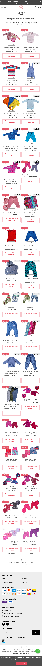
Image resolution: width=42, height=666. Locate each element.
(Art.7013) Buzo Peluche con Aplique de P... (30, 399)
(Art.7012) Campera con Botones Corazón (30, 432)
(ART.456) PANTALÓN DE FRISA (30, 372)
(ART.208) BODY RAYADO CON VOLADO (30, 48)
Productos (24, 579)
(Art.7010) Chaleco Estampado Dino (11, 306)
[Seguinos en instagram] (3, 624)
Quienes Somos (7, 583)
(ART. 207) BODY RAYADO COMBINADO (11, 48)
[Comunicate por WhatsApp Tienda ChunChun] (37, 651)
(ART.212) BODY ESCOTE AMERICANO (30, 114)
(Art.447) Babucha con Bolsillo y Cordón (30, 279)
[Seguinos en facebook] (7, 624)
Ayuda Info (24, 583)
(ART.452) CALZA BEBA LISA (11, 212)
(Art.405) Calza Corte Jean (30, 514)
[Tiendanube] (21, 647)
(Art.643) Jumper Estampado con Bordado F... (30, 460)
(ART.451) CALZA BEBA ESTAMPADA (30, 213)
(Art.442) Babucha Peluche (11, 432)
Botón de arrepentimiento (21, 653)
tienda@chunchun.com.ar (13, 613)
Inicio (4, 579)
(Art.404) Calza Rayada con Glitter (30, 542)
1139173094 (8, 610)
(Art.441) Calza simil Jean (30, 174)
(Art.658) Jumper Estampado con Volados (11, 460)
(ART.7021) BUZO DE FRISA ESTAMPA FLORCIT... (11, 180)
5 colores (30, 143)
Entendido (21, 663)
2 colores (11, 44)
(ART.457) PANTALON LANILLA (30, 246)
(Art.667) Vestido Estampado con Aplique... (11, 487)
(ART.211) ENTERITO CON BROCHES (11, 114)
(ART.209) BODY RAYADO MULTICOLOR (11, 81)
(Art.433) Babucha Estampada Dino (31, 306)
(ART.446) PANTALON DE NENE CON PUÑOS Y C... (11, 405)
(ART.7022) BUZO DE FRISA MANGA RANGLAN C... (11, 372)
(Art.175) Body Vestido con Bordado (11, 542)
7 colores (30, 110)
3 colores (30, 77)
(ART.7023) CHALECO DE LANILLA (11, 246)
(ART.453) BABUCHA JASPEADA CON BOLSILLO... (11, 339)
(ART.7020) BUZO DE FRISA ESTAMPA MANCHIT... (11, 147)
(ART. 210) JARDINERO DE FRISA (30, 81)
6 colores (30, 209)
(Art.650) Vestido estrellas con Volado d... (11, 514)
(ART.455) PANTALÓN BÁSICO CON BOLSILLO (30, 147)
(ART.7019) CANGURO (11, 278)
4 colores (11, 209)
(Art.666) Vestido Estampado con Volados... (30, 487)
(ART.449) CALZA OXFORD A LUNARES (30, 339)
